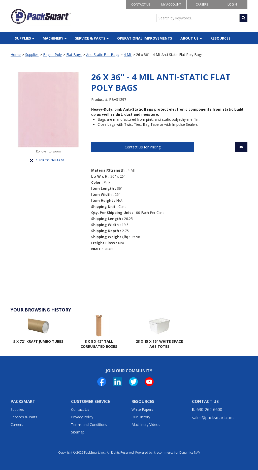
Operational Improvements (144, 38)
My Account (171, 4)
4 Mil (128, 54)
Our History (141, 417)
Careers (202, 4)
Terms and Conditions (89, 424)
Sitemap (77, 432)
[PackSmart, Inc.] (41, 16)
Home (16, 54)
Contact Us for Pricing (142, 147)
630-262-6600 (209, 409)
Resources (220, 38)
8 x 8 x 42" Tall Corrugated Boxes (99, 344)
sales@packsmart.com (213, 417)
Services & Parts (24, 417)
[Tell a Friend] (241, 147)
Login (232, 4)
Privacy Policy (82, 417)
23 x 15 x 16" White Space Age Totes (159, 344)
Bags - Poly (52, 54)
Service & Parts (90, 38)
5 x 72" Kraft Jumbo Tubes (38, 341)
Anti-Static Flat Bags (102, 54)
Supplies (23, 38)
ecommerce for (178, 452)
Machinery (53, 38)
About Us (189, 38)
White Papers (142, 409)
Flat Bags (74, 54)
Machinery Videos (146, 424)
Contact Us (140, 4)
